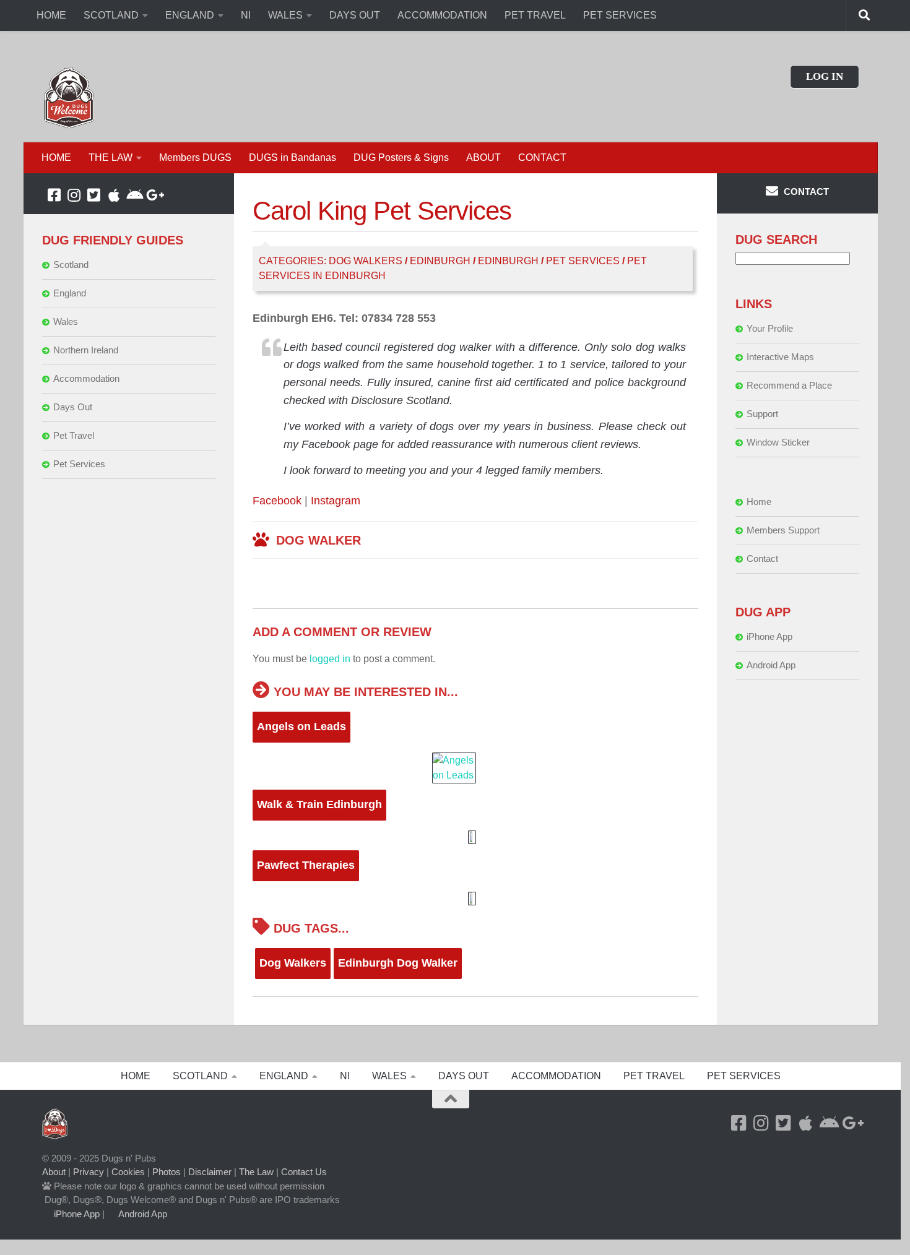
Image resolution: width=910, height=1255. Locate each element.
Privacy (88, 1172)
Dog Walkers (365, 261)
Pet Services (583, 261)
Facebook (277, 500)
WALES (285, 15)
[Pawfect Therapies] (475, 898)
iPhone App (769, 636)
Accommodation (86, 378)
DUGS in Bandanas (292, 157)
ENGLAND (189, 15)
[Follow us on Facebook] (54, 195)
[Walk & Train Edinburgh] (475, 837)
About (54, 1172)
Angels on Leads (301, 726)
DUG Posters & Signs (401, 157)
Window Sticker (778, 442)
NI (246, 15)
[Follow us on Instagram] (74, 195)
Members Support (783, 530)
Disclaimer (210, 1172)
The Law (256, 1172)
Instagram (335, 500)
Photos (166, 1172)
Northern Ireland (85, 350)
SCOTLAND (111, 15)
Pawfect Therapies (306, 865)
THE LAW (110, 157)
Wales (65, 321)
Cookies (128, 1172)
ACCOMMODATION (442, 15)
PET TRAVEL (535, 15)
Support (762, 413)
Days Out (72, 407)
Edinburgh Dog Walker (397, 963)
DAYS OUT (354, 15)
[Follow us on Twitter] (94, 195)
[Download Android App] (133, 195)
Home (759, 501)
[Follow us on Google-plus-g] (153, 195)
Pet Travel (73, 435)
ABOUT (483, 157)
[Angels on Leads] (475, 768)
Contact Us (304, 1172)
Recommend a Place (789, 385)
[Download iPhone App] (113, 195)
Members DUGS (195, 157)
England (69, 293)
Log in (824, 76)
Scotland (71, 264)
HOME (51, 15)
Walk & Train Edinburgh (319, 804)
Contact (762, 558)
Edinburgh (440, 261)
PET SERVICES (620, 15)
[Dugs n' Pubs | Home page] (69, 97)
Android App (771, 665)
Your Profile (770, 328)
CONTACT (542, 157)
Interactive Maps (780, 356)
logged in (330, 658)
